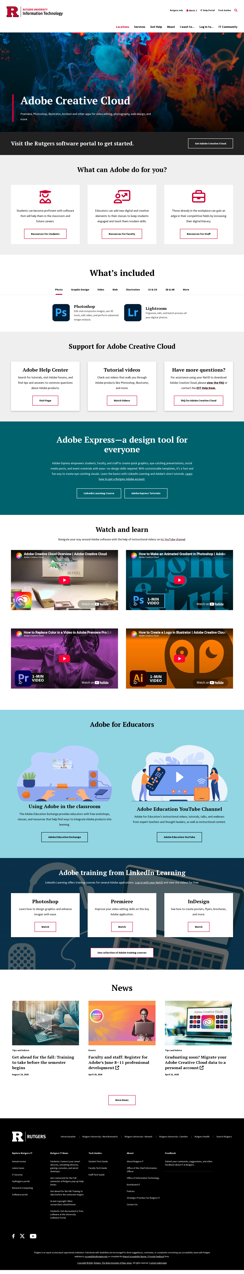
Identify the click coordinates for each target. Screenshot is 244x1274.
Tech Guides (224, 10)
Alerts (193, 10)
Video (100, 289)
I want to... (187, 27)
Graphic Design (80, 289)
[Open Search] (235, 10)
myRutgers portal (21, 1181)
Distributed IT (133, 1184)
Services (139, 27)
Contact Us (132, 1204)
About (171, 27)
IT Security (17, 1174)
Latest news (18, 1168)
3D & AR (170, 289)
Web (115, 289)
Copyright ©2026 (85, 1263)
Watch (45, 926)
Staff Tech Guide (96, 1174)
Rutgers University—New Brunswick (100, 1136)
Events (92, 1050)
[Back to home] (29, 1137)
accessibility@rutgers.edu (96, 1256)
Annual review (19, 1161)
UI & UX (152, 289)
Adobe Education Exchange (64, 837)
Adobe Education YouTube (179, 837)
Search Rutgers (224, 1136)
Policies (131, 1191)
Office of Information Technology (143, 1177)
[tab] (59, 288)
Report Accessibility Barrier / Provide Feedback (143, 1256)
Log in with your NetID (149, 882)
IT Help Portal (207, 10)
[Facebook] (13, 1236)
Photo (59, 289)
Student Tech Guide (98, 1161)
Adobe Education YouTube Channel (179, 809)
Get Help (156, 27)
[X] (22, 1236)
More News (122, 1100)
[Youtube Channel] (33, 1236)
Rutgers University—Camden (173, 1136)
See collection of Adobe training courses (122, 952)
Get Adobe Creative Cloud (210, 143)
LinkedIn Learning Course (99, 493)
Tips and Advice (20, 1050)
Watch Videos (122, 400)
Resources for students (45, 233)
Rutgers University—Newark (138, 1136)
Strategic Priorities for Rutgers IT (143, 1197)
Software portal (20, 1194)
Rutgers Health (202, 1136)
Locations (122, 27)
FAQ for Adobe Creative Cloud (198, 400)
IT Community (228, 27)
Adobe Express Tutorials (146, 493)
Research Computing (22, 1187)
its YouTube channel (173, 539)
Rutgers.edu (176, 10)
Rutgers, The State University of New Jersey (113, 1263)
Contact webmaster (158, 1263)
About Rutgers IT (135, 1161)
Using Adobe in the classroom (64, 806)
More (186, 289)
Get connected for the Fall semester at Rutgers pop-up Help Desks (67, 1181)
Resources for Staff (198, 233)
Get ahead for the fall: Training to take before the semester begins (43, 1062)
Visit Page (45, 400)
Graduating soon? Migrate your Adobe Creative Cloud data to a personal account (196, 1062)
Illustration (133, 289)
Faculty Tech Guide (97, 1168)
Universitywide (68, 1136)
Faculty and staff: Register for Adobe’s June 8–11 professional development (118, 1062)
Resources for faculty (122, 233)
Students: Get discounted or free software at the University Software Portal (66, 1214)
